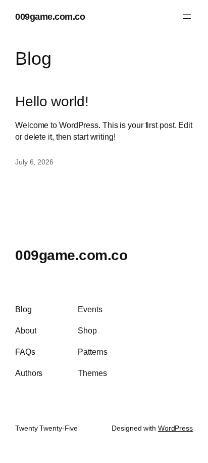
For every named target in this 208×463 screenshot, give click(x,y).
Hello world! (52, 101)
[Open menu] (187, 17)
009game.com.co (50, 16)
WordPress (175, 428)
